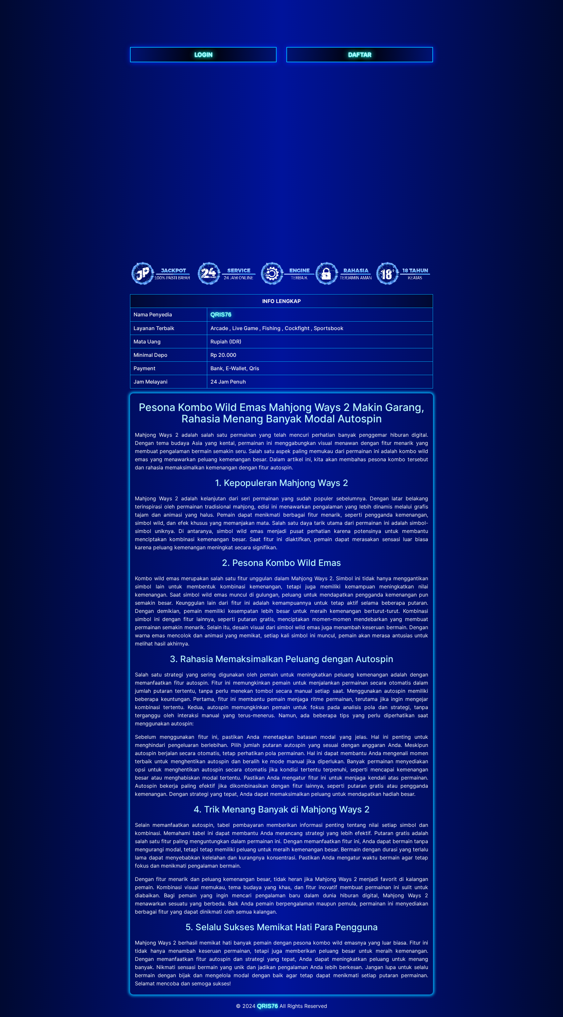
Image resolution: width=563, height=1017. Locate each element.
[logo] (281, 34)
